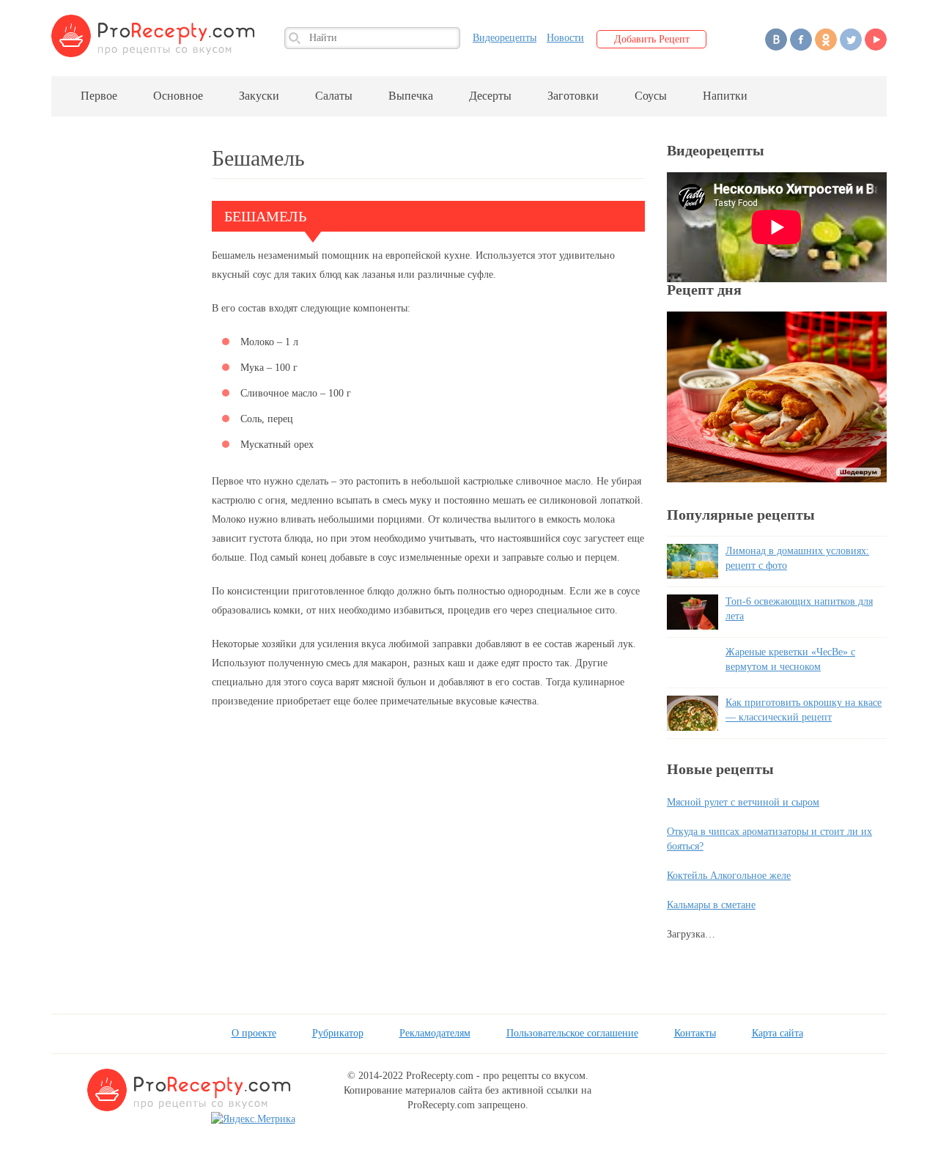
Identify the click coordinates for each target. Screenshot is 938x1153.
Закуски (259, 95)
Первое (99, 95)
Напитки (725, 95)
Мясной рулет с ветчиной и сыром (743, 802)
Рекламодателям (434, 1033)
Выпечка (410, 95)
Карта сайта (777, 1033)
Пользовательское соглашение (572, 1033)
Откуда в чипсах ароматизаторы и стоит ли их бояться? (769, 839)
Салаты (333, 95)
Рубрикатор (337, 1033)
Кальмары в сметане (711, 904)
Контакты (695, 1033)
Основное (178, 95)
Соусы (651, 95)
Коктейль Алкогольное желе (729, 875)
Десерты (490, 95)
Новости (565, 37)
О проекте (254, 1033)
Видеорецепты (504, 37)
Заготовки (573, 95)
